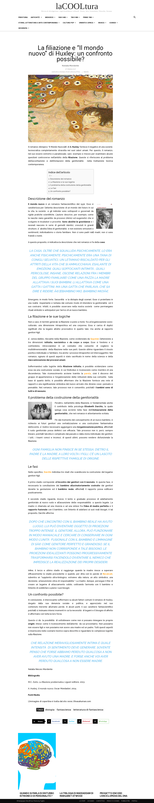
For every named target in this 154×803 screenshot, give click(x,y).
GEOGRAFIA (22, 28)
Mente (86, 72)
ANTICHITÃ (35, 17)
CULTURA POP (68, 23)
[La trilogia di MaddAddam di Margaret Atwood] (77, 761)
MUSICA (101, 23)
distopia (49, 709)
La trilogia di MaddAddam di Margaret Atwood (76, 794)
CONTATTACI (100, 801)
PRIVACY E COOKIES (113, 801)
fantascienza (64, 709)
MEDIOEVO (49, 17)
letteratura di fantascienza (88, 709)
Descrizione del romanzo (60, 179)
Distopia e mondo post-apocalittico (66, 72)
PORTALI (134, 801)
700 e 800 (74, 17)
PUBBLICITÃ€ (125, 801)
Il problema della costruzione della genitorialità (70, 185)
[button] (134, 17)
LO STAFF (82, 801)
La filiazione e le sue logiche (62, 182)
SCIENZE (112, 23)
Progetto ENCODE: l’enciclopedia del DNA (113, 794)
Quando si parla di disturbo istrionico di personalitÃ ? (37, 794)
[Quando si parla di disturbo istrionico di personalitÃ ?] (37, 761)
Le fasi (53, 188)
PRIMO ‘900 (87, 17)
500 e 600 (62, 17)
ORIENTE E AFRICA (86, 23)
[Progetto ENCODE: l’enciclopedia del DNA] (117, 761)
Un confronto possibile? (60, 191)
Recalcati (107, 574)
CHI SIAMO (90, 801)
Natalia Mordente (70, 66)
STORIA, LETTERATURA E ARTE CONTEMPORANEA (38, 23)
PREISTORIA (23, 17)
